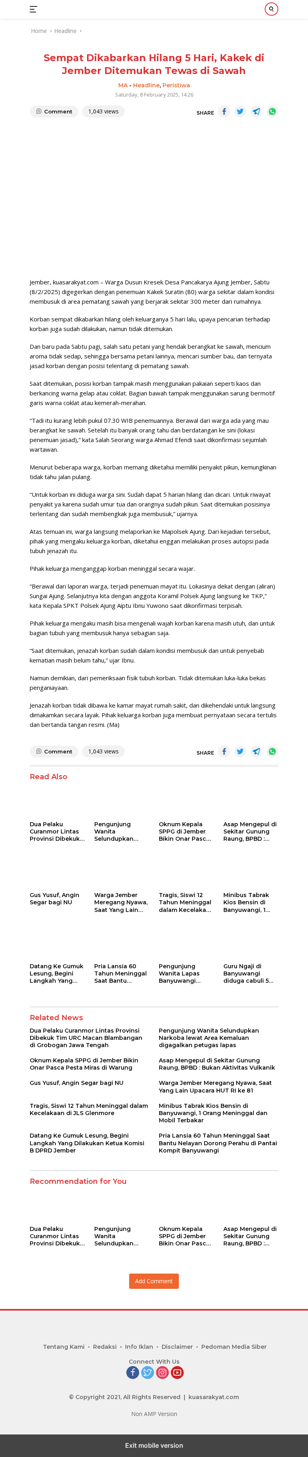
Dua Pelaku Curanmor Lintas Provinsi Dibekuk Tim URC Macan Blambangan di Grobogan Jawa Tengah (55, 832)
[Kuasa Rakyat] (68, 9)
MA (123, 85)
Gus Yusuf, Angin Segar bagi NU (54, 898)
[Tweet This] (240, 111)
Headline (146, 85)
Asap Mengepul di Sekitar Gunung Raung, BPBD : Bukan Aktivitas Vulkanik (250, 832)
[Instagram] (162, 1373)
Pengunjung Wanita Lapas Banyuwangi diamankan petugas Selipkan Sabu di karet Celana (185, 974)
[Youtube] (177, 1373)
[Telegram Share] (256, 111)
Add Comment (154, 1281)
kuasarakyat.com (213, 1397)
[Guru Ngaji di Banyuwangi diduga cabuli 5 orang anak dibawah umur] (250, 943)
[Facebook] (132, 1373)
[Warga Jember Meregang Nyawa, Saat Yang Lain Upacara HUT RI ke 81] (121, 872)
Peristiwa (176, 85)
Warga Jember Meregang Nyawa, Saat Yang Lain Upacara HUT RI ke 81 (121, 902)
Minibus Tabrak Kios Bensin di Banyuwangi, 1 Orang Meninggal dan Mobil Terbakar (249, 902)
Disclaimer (177, 1346)
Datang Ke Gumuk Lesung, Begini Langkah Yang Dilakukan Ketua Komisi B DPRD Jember (56, 974)
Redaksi (105, 1346)
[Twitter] (147, 1373)
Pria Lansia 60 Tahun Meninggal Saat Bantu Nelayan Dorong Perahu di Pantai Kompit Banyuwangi (120, 974)
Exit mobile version (154, 1445)
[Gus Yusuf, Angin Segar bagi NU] (57, 872)
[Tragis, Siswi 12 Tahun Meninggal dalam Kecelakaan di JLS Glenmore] (186, 872)
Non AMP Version (154, 1414)
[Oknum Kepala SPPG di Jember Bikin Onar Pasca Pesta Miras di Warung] (186, 801)
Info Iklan (139, 1346)
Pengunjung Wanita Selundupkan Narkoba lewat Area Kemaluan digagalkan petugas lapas (116, 832)
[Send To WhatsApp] (272, 111)
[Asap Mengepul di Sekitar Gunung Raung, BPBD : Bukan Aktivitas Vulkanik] (250, 801)
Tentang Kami (64, 1346)
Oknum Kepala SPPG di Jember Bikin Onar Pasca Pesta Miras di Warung (184, 832)
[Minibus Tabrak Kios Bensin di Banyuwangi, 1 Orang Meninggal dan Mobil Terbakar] (250, 872)
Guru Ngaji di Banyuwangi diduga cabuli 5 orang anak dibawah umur (246, 974)
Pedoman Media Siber (234, 1346)
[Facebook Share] (224, 111)
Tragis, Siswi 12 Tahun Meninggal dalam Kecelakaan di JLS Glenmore (186, 902)
